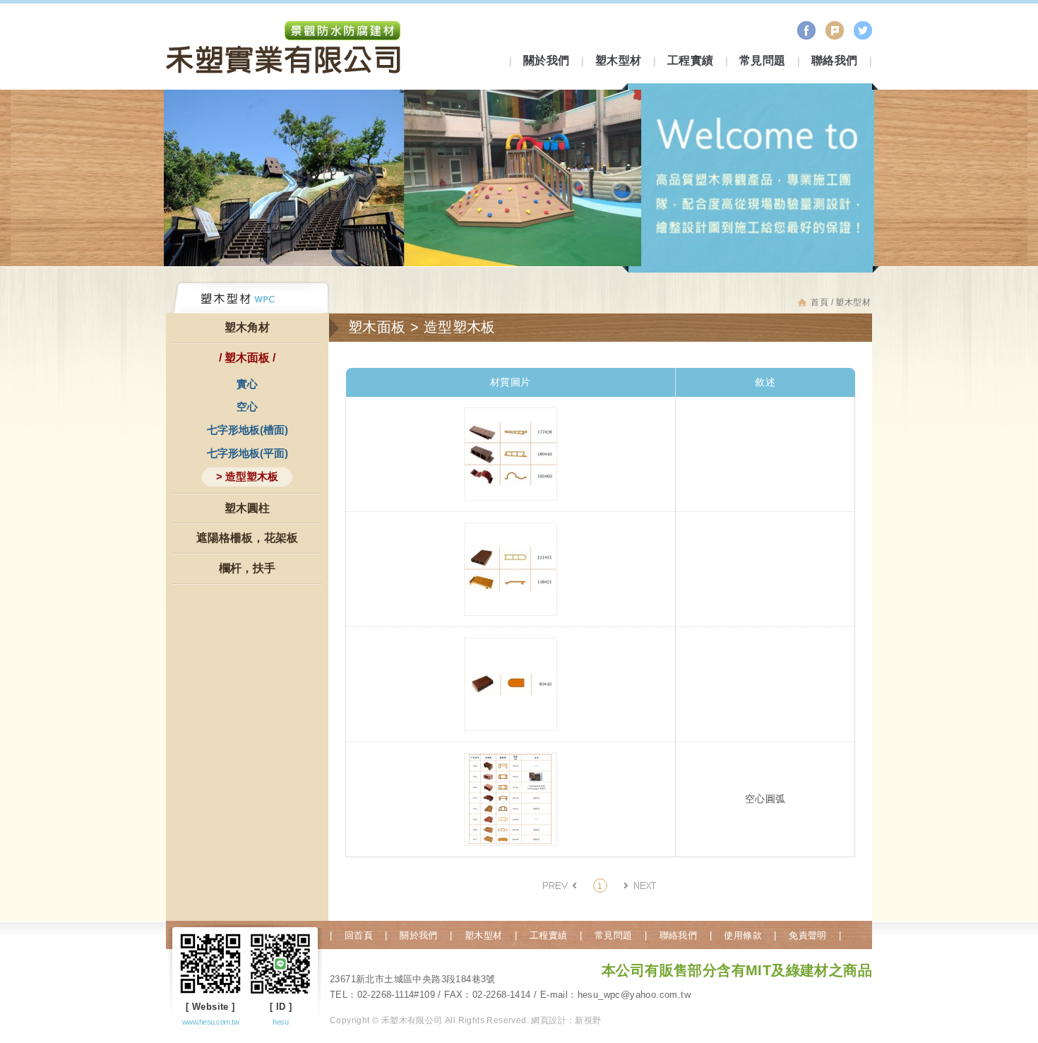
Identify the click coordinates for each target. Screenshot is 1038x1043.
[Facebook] (806, 30)
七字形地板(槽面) (247, 430)
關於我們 (546, 60)
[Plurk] (834, 30)
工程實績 (690, 60)
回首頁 (359, 935)
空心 (247, 406)
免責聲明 (807, 935)
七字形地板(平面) (247, 453)
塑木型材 (618, 60)
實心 (247, 384)
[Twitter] (863, 30)
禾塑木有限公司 (284, 49)
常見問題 (762, 60)
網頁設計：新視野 (566, 1020)
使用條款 (743, 935)
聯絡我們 (834, 60)
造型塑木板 (251, 476)
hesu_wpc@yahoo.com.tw (634, 994)
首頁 (819, 302)
